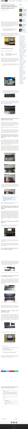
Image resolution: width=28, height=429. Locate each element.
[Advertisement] (9, 16)
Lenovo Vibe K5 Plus (22, 58)
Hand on (24, 53)
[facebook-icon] (11, 422)
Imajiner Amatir (6, 400)
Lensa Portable (21, 38)
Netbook (23, 63)
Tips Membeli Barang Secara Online (11, 352)
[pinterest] (12, 371)
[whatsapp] (16, 371)
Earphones (21, 53)
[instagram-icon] (14, 422)
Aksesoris (21, 37)
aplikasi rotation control (22, 79)
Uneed (20, 47)
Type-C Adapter (21, 74)
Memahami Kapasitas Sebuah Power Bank (24, 30)
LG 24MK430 (21, 57)
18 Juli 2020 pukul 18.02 (5, 391)
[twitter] (7, 371)
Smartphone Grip (21, 69)
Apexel (23, 48)
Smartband (21, 68)
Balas (3, 406)
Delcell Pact (24, 52)
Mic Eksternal (21, 62)
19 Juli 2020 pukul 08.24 (7, 401)
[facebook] (3, 371)
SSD (24, 38)
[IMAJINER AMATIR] (4, 1)
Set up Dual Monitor (22, 67)
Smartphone (21, 42)
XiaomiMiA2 (21, 78)
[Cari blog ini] (26, 0)
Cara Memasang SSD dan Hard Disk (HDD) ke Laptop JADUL (24, 10)
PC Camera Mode (21, 64)
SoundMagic (21, 73)
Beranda (14, 425)
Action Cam (24, 42)
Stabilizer (24, 73)
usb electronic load (22, 83)
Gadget (23, 37)
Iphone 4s (21, 54)
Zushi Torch (24, 78)
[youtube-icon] (16, 422)
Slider (25, 67)
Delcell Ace (21, 52)
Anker (25, 47)
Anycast (20, 48)
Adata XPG (23, 47)
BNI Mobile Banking (22, 43)
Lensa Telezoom (21, 59)
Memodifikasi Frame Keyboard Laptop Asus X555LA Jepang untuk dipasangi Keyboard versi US (23, 15)
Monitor (20, 63)
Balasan (4, 398)
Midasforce (24, 62)
